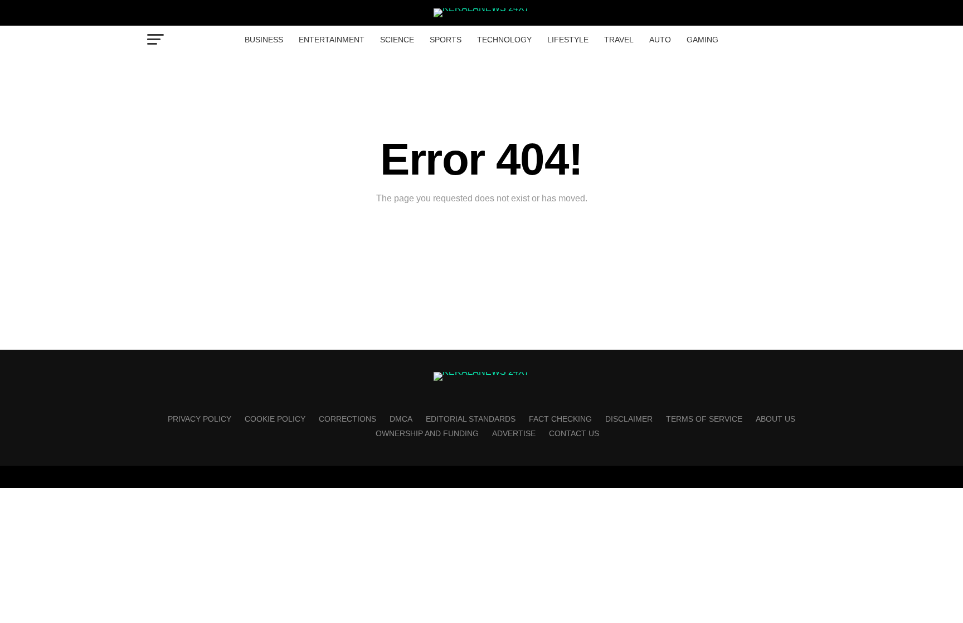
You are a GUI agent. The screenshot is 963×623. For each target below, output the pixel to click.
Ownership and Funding (427, 433)
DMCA (401, 418)
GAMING (702, 39)
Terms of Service (704, 418)
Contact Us (574, 433)
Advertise (514, 433)
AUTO (660, 39)
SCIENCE (397, 39)
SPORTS (445, 39)
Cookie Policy (275, 418)
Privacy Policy (199, 418)
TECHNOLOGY (504, 39)
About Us (775, 418)
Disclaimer (629, 418)
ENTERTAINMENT (331, 39)
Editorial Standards (470, 418)
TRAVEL (619, 39)
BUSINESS (264, 39)
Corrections (347, 418)
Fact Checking (560, 418)
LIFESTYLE (567, 39)
